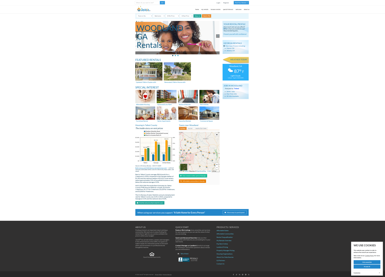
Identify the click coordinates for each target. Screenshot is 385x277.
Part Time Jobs (232, 94)
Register (226, 3)
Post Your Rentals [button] (241, 3)
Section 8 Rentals (185, 104)
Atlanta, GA (231, 50)
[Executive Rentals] (188, 113)
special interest (228, 9)
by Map (182, 128)
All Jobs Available (233, 96)
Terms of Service (167, 274)
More (196, 16)
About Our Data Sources (225, 257)
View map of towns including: (235, 46)
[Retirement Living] (167, 113)
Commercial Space (206, 121)
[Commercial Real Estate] (209, 113)
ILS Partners (221, 260)
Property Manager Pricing (225, 250)
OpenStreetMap (201, 171)
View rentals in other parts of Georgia (194, 176)
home (197, 9)
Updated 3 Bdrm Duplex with (146, 82)
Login (218, 3)
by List (190, 128)
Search (205, 16)
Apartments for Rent (164, 104)
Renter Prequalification (225, 237)
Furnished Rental (142, 121)
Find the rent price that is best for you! (151, 203)
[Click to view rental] (149, 71)
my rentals (204, 9)
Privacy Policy (158, 274)
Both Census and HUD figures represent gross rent (151, 168)
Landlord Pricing (222, 247)
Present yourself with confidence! (235, 34)
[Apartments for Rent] (167, 96)
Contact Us (220, 264)
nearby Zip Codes (201, 128)
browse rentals (216, 9)
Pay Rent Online (222, 244)
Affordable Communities (225, 234)
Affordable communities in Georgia (194, 181)
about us (246, 9)
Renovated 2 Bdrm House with (174, 82)
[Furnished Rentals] (145, 113)
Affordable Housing (143, 104)
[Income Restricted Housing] (145, 96)
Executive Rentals (185, 121)
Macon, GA (230, 48)
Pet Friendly (204, 104)
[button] (182, 157)
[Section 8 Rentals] (188, 96)
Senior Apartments (163, 121)
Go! (162, 3)
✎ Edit (209, 171)
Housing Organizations (225, 254)
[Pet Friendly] (209, 96)
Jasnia (141, 274)
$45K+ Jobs (231, 91)
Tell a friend (184, 254)
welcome (238, 9)
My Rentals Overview (224, 240)
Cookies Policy (369, 255)
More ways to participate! (236, 212)
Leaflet (186, 171)
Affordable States (223, 230)
